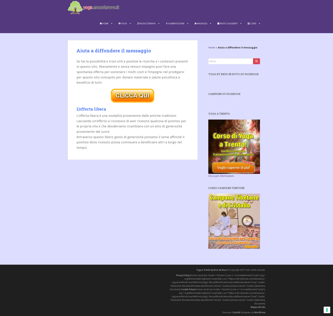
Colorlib (236, 312)
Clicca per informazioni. (221, 176)
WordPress (259, 312)
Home (105, 23)
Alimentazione (176, 23)
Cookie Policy (188, 289)
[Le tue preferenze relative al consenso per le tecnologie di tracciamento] (327, 310)
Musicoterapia (147, 23)
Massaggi (202, 23)
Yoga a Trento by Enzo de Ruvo (211, 269)
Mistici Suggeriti (228, 23)
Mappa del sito (258, 307)
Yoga (124, 23)
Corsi (253, 23)
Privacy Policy (182, 275)
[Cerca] (256, 61)
